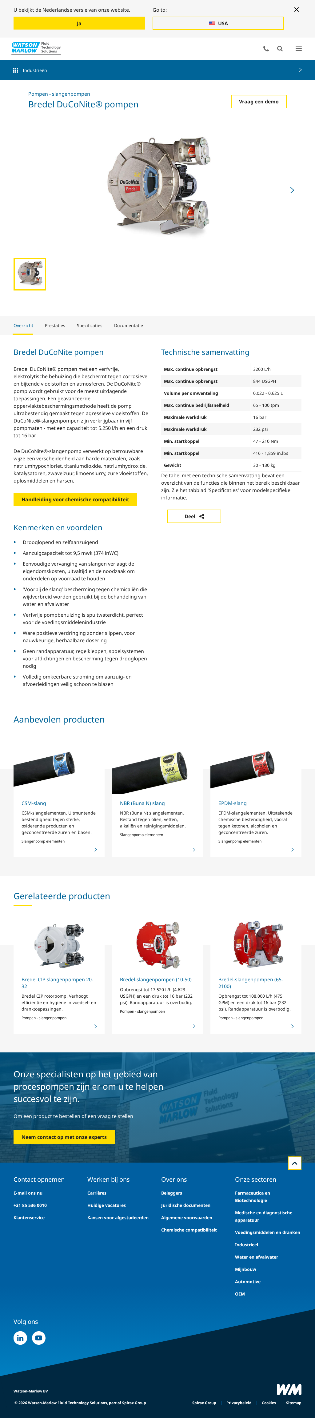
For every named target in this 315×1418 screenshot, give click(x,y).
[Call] (266, 48)
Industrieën (35, 70)
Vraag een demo (259, 101)
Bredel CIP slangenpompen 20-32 (57, 982)
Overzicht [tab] (23, 325)
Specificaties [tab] (89, 325)
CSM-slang (34, 803)
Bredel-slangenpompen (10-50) (156, 979)
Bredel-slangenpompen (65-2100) (250, 982)
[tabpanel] (157, 517)
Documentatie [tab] (128, 325)
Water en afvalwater (256, 1257)
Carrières (96, 1193)
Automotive (248, 1281)
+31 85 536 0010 (30, 1205)
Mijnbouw (245, 1269)
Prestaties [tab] (55, 325)
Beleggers (171, 1193)
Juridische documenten (185, 1205)
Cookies (269, 1402)
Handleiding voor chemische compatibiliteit (75, 499)
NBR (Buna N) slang (142, 803)
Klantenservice (29, 1217)
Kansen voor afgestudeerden (118, 1217)
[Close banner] (296, 9)
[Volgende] (292, 190)
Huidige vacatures (106, 1205)
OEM (240, 1294)
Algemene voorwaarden (186, 1217)
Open (280, 48)
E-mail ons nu (28, 1193)
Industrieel (246, 1245)
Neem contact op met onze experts (64, 1137)
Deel (190, 516)
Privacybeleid (239, 1402)
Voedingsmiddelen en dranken (267, 1232)
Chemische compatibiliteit (189, 1230)
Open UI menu (298, 48)
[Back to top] (294, 1163)
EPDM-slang (232, 803)
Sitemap (293, 1402)
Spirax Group (204, 1402)
